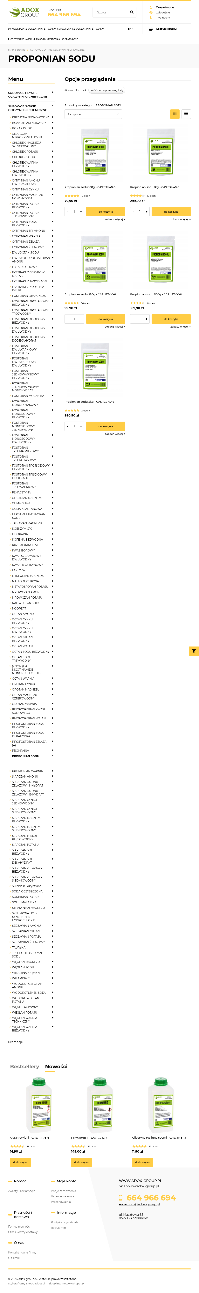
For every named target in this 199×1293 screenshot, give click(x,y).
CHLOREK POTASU (25, 151)
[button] (115, 219)
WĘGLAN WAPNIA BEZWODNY (24, 1028)
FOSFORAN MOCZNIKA (28, 396)
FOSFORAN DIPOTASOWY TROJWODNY (30, 311)
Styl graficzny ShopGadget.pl (26, 1283)
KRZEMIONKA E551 (25, 545)
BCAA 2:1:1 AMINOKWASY (29, 123)
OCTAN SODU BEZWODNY (30, 652)
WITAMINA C (21, 978)
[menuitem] (32, 29)
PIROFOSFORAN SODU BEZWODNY (28, 725)
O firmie (14, 1258)
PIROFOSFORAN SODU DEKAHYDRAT (28, 734)
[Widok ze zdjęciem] (175, 114)
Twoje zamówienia (63, 1191)
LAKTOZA (18, 570)
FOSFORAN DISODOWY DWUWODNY (28, 329)
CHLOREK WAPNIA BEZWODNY (25, 164)
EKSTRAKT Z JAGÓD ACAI (29, 281)
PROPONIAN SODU (25, 756)
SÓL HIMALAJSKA (24, 902)
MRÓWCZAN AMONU (27, 592)
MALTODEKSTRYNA (25, 581)
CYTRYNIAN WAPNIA (26, 236)
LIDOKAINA (20, 534)
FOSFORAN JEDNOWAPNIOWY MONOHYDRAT (25, 387)
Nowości (56, 1066)
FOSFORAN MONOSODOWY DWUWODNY (23, 438)
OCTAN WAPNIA (23, 678)
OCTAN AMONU (23, 614)
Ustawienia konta (62, 1196)
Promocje (15, 1042)
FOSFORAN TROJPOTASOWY (24, 458)
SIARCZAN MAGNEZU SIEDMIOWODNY (26, 828)
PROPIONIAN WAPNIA (27, 771)
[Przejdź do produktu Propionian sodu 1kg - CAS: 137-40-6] (160, 153)
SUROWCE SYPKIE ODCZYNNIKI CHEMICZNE (27, 108)
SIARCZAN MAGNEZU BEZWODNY (26, 819)
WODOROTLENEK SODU (29, 992)
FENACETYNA (21, 492)
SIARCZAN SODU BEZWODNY (24, 851)
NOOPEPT (19, 608)
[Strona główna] (25, 12)
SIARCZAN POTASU (25, 844)
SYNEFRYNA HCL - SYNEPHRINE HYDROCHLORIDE (24, 917)
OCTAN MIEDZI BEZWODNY (22, 639)
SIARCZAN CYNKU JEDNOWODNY (24, 801)
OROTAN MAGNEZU (25, 689)
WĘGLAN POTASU (24, 1012)
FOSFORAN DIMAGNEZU (29, 296)
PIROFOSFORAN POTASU (29, 718)
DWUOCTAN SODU (25, 252)
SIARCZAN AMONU (25, 776)
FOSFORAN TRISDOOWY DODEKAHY (29, 476)
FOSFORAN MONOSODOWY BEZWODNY (23, 414)
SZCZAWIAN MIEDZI (26, 931)
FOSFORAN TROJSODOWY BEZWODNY (31, 467)
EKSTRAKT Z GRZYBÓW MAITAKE (28, 274)
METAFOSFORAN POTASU (30, 586)
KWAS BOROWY (23, 550)
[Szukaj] (131, 12)
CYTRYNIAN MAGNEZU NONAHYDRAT (27, 196)
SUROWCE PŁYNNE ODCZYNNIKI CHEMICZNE (27, 94)
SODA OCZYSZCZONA (27, 891)
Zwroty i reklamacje (21, 1191)
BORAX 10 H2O (22, 128)
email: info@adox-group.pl (139, 1204)
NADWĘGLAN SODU (26, 603)
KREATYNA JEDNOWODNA (31, 117)
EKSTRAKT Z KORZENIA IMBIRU (28, 288)
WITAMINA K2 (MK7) (26, 973)
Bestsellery (24, 1066)
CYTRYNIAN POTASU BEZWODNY (26, 205)
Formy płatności (19, 1226)
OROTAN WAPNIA (24, 704)
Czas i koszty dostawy (23, 1232)
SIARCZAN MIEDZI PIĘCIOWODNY (24, 837)
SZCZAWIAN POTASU (26, 936)
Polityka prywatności (65, 1222)
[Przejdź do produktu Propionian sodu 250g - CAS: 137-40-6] (95, 260)
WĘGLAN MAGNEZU (26, 962)
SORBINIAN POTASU (26, 897)
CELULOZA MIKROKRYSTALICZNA (27, 135)
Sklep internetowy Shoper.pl (67, 1283)
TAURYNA (18, 947)
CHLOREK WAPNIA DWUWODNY (25, 173)
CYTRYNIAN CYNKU (25, 189)
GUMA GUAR (21, 503)
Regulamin (58, 1228)
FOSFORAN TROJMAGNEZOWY (25, 449)
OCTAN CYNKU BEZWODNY (22, 621)
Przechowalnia (61, 1202)
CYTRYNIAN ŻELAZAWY (28, 247)
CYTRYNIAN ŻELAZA (25, 241)
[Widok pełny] (186, 114)
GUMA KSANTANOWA (27, 509)
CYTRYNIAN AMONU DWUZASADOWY (26, 182)
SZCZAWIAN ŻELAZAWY (28, 942)
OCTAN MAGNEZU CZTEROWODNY (24, 696)
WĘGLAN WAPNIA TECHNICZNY (24, 1019)
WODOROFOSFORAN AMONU (27, 985)
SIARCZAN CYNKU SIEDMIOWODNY (24, 810)
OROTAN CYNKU (23, 684)
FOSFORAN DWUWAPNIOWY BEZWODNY (24, 349)
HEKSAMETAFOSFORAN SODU (28, 516)
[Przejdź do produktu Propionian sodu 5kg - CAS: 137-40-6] (95, 367)
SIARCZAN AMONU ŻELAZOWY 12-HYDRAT (28, 792)
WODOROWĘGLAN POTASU (25, 999)
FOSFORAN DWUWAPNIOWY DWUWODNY (24, 362)
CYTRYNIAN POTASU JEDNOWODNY (26, 214)
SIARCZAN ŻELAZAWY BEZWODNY (27, 869)
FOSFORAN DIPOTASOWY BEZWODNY (30, 303)
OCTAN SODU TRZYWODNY (21, 658)
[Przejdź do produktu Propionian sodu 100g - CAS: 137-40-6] (95, 153)
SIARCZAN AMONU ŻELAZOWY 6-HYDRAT (27, 783)
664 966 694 (64, 14)
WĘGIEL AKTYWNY (25, 1007)
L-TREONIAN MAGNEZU (28, 576)
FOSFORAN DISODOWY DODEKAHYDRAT (28, 338)
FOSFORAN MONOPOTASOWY (25, 403)
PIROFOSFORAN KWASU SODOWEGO (29, 711)
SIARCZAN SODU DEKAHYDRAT (24, 860)
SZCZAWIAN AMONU (26, 925)
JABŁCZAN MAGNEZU (27, 523)
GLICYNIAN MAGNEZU (27, 498)
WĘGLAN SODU (23, 967)
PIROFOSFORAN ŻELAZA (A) (29, 743)
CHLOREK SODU (23, 157)
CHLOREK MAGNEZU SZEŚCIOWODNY (26, 144)
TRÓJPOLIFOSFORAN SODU (27, 954)
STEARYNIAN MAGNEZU (28, 908)
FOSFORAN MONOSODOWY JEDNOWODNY (23, 426)
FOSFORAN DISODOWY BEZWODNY (28, 320)
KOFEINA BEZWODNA (27, 539)
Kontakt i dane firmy (22, 1252)
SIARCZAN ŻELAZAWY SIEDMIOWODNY (27, 878)
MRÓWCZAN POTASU (27, 597)
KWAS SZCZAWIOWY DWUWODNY (26, 557)
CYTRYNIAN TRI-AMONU (28, 231)
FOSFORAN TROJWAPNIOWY (24, 485)
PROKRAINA (20, 750)
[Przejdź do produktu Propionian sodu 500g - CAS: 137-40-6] (160, 260)
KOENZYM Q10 (22, 528)
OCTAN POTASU (23, 646)
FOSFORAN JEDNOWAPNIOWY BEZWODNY (25, 374)
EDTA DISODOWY (24, 267)
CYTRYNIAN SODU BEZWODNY (24, 223)
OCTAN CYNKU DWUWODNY (22, 630)
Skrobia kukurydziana (26, 886)
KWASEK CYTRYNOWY (27, 565)
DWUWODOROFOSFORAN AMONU (31, 259)
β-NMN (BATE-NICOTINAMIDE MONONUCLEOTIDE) (26, 669)
